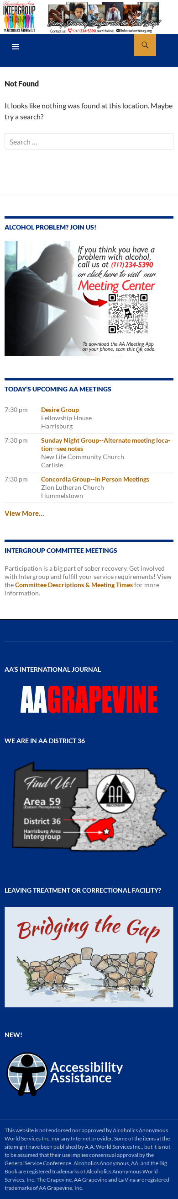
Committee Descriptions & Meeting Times (74, 585)
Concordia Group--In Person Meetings (95, 479)
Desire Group (60, 409)
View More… (24, 513)
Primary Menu (15, 47)
